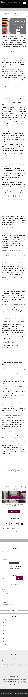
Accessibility (14, 685)
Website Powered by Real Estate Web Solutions (14, 691)
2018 (5, 641)
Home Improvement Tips (7, 604)
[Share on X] (11, 524)
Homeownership (5, 595)
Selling (3, 589)
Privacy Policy (8, 685)
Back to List (14, 511)
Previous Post (7, 541)
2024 (5, 625)
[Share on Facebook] (6, 524)
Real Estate (4, 587)
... (19, 531)
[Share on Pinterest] (17, 524)
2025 (5, 622)
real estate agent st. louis (7, 593)
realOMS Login (14, 694)
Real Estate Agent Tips (13, 531)
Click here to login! (14, 568)
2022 (5, 630)
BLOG (14, 654)
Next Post (22, 541)
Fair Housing (20, 685)
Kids (5, 528)
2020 (5, 636)
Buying (9, 528)
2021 (5, 633)
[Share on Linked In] (22, 524)
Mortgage (4, 602)
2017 (5, 644)
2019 (5, 638)
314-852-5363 (16, 673)
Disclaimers (24, 693)
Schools (15, 528)
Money (3, 598)
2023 (5, 628)
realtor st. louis (22, 528)
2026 (5, 620)
